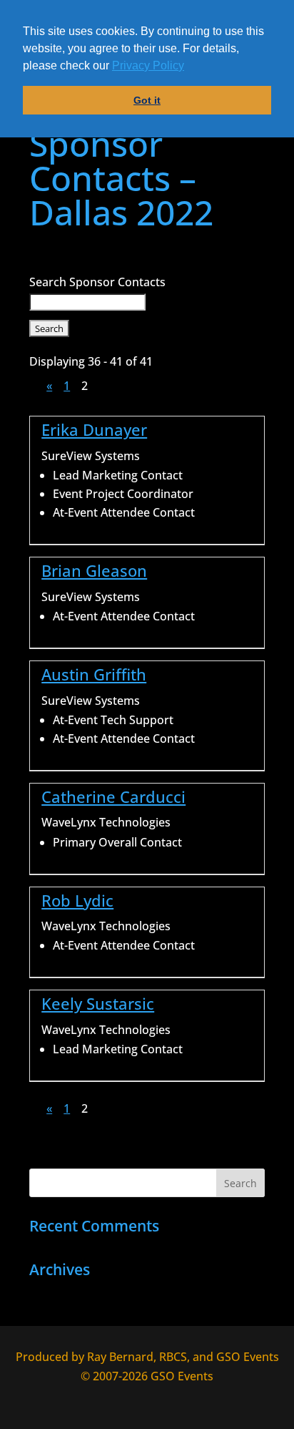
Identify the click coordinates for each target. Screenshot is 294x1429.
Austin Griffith (93, 674)
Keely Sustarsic (97, 1004)
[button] (189, 67)
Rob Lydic (77, 900)
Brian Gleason (94, 571)
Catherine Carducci (113, 797)
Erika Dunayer (94, 430)
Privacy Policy (148, 65)
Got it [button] (147, 100)
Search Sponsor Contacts (97, 282)
